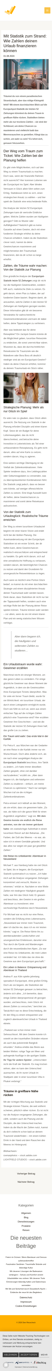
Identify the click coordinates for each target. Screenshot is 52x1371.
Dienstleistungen (26, 1221)
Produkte (26, 1226)
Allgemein (26, 1213)
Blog (26, 1217)
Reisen (26, 1230)
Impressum (26, 1302)
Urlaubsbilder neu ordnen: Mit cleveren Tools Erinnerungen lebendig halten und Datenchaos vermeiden (26, 1281)
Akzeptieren (29, 1354)
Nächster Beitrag (26, 1182)
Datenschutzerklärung (30, 1367)
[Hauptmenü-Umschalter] (47, 10)
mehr (44, 1354)
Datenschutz (26, 1297)
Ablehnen (10, 1354)
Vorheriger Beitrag (26, 1173)
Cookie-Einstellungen (26, 1306)
